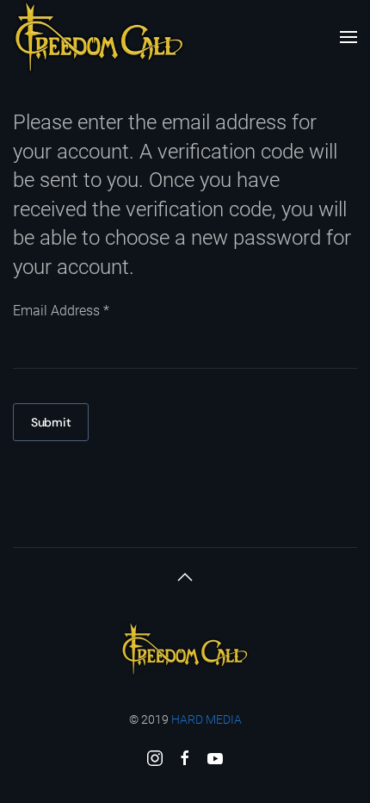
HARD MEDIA (206, 719)
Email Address (61, 310)
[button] (348, 37)
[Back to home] (99, 37)
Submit (51, 422)
